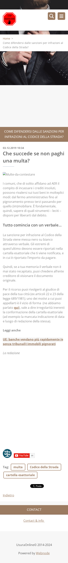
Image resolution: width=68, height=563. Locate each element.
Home (6, 38)
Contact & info (34, 521)
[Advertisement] (34, 89)
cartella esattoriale (20, 475)
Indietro (8, 495)
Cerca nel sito (51, 16)
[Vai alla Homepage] (35, 20)
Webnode (43, 553)
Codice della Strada (44, 467)
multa (18, 467)
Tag (5, 467)
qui (16, 308)
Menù (61, 16)
